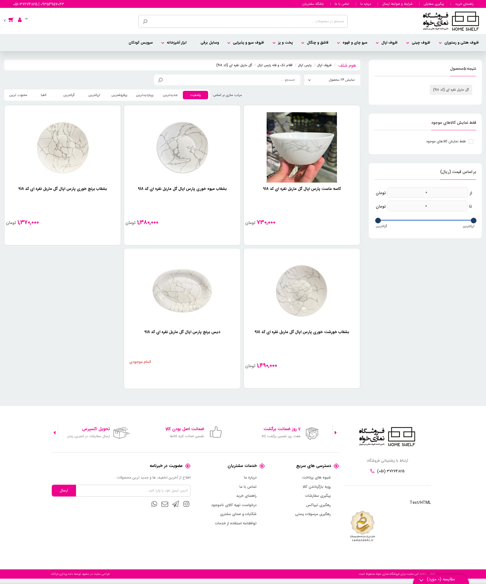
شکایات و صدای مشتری (238, 514)
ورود (22, 16)
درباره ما (365, 4)
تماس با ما (342, 4)
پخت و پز (285, 43)
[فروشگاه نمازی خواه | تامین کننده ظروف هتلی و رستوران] (451, 21)
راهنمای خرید (464, 4)
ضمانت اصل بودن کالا (184, 429)
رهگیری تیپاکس (318, 505)
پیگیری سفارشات (318, 496)
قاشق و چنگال (317, 43)
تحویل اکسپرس (96, 429)
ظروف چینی (421, 43)
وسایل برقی (210, 43)
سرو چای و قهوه (355, 43)
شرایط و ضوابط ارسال (397, 4)
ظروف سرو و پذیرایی (248, 43)
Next (54, 432)
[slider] (473, 220)
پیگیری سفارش (434, 4)
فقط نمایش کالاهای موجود (445, 141)
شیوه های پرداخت (316, 477)
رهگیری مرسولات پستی (313, 514)
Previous (335, 432)
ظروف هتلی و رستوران (461, 43)
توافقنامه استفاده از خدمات (235, 523)
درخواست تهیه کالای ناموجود (233, 505)
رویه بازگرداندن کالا (317, 487)
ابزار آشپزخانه (176, 43)
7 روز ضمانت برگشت (282, 429)
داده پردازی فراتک (62, 574)
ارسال (64, 490)
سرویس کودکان (141, 43)
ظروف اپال (389, 43)
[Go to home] (347, 64)
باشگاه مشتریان (313, 4)
